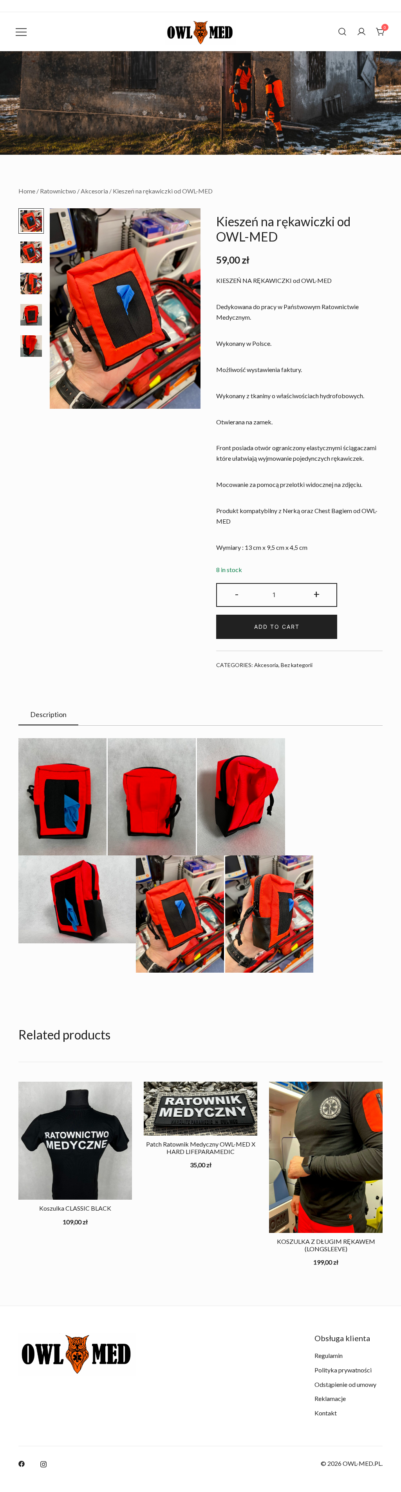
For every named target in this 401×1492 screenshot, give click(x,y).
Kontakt (325, 1413)
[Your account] (361, 31)
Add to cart (277, 626)
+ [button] (317, 593)
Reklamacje (330, 1398)
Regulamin (328, 1355)
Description (48, 714)
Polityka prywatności (343, 1370)
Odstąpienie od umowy (345, 1384)
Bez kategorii (296, 665)
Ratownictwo (58, 191)
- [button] (236, 593)
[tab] (48, 715)
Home (26, 191)
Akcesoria (94, 191)
